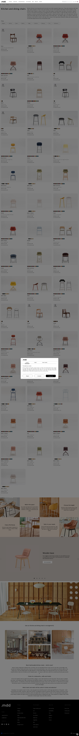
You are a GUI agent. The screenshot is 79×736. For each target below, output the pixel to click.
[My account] (74, 1)
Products (10, 1)
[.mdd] (3, 1)
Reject (27, 376)
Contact (40, 1)
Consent (39, 376)
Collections (15, 1)
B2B (33, 1)
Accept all (51, 376)
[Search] (63, 1)
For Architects (28, 1)
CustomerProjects (21, 1)
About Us (36, 1)
